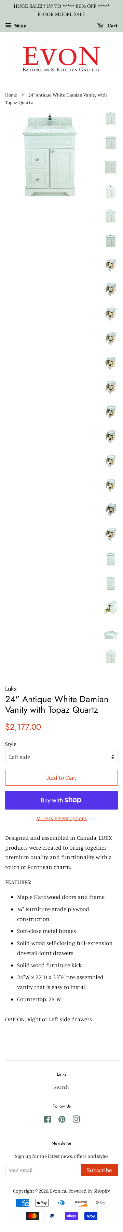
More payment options (62, 818)
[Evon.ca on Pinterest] (62, 1120)
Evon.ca (58, 1191)
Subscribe (99, 1170)
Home (11, 95)
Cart (112, 25)
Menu (19, 25)
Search (61, 1087)
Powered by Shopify (89, 1191)
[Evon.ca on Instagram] (76, 1120)
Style (10, 743)
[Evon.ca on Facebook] (47, 1120)
